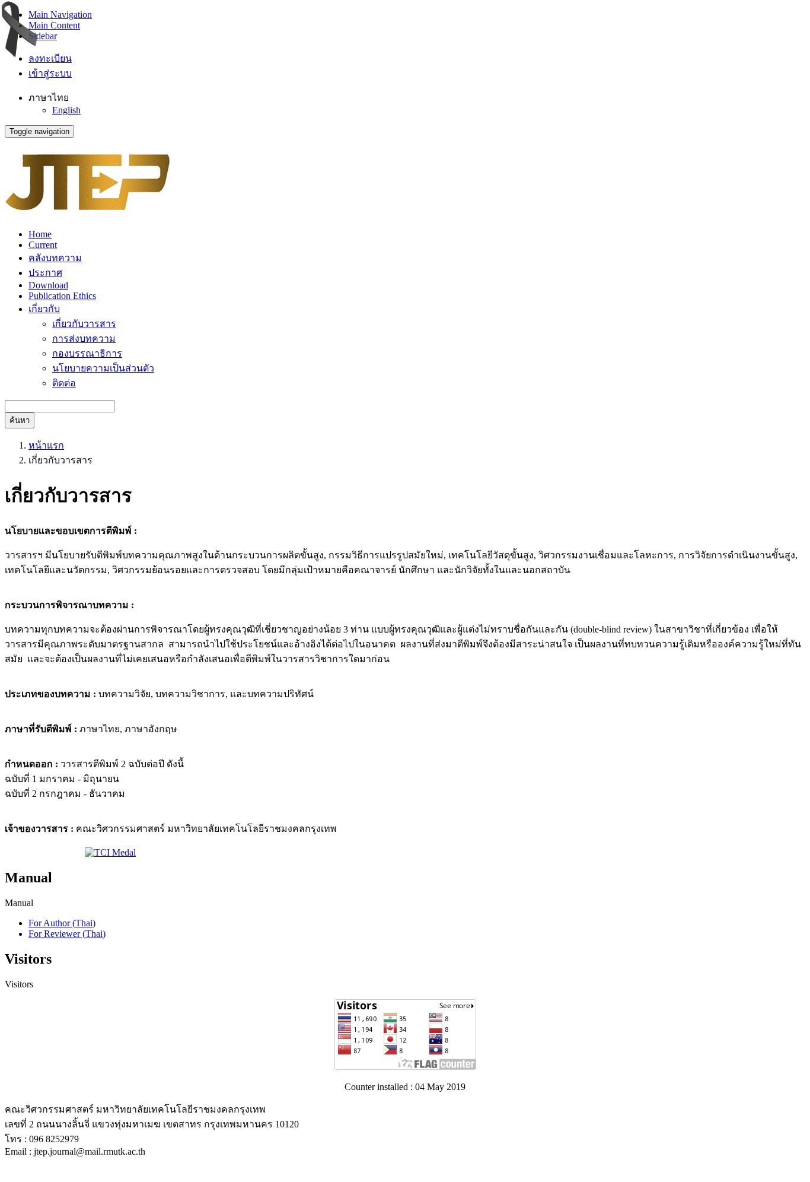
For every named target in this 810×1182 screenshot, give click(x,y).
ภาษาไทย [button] (48, 98)
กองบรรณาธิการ (87, 353)
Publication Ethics (62, 296)
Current (42, 245)
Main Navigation (60, 14)
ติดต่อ (64, 383)
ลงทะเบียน (50, 58)
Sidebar (42, 36)
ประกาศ (45, 273)
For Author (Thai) (61, 923)
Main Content (54, 25)
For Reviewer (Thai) (67, 934)
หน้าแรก (46, 445)
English (66, 110)
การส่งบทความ (84, 338)
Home (40, 234)
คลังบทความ (55, 258)
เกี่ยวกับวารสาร (84, 324)
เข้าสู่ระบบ (50, 73)
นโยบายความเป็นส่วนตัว (103, 368)
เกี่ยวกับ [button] (44, 309)
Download (48, 285)
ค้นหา (19, 420)
